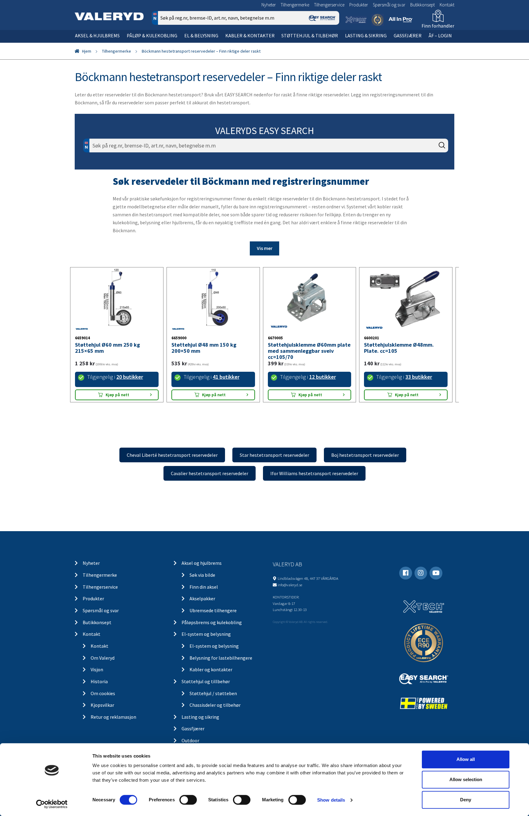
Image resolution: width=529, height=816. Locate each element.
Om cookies (103, 693)
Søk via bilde (202, 575)
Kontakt (447, 5)
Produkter (358, 5)
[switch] (188, 800)
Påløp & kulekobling (152, 35)
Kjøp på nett (117, 394)
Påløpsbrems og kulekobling (212, 622)
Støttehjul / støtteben (213, 693)
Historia (99, 681)
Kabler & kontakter (250, 35)
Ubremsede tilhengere (213, 610)
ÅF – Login (440, 35)
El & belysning (201, 35)
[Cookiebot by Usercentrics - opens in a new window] (52, 804)
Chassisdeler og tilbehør (215, 705)
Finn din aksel (203, 587)
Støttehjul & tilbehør (309, 35)
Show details (331, 800)
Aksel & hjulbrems (97, 35)
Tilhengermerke (295, 5)
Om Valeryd (102, 658)
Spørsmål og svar (389, 5)
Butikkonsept (422, 5)
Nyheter (268, 5)
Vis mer (264, 248)
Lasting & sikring (366, 35)
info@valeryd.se (290, 584)
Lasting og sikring (200, 717)
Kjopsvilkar (102, 705)
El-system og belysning (206, 634)
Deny (465, 799)
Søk (330, 44)
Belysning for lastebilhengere (220, 658)
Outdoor (190, 740)
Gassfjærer (408, 35)
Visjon (97, 669)
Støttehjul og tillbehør (206, 681)
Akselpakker (202, 598)
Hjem (86, 51)
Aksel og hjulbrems (202, 563)
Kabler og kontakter (210, 669)
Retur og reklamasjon (113, 717)
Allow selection (465, 779)
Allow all (465, 759)
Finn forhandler (438, 26)
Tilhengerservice (329, 5)
